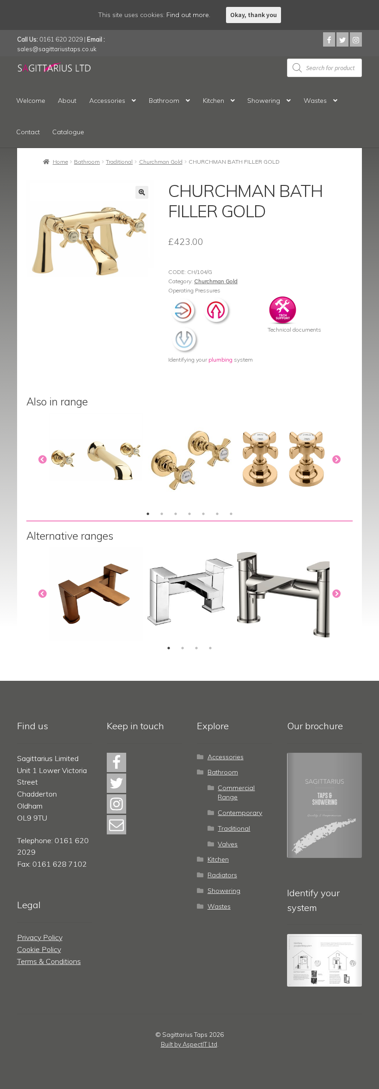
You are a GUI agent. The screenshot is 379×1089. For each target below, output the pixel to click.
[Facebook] (329, 39)
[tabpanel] (96, 460)
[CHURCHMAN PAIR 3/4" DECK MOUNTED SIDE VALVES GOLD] (284, 460)
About (67, 100)
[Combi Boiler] (184, 309)
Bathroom (164, 100)
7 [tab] (231, 513)
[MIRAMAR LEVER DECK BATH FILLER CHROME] (190, 594)
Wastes (315, 100)
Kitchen (213, 100)
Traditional (119, 161)
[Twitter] (342, 39)
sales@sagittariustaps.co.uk (57, 49)
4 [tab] (189, 513)
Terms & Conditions (49, 961)
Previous (42, 459)
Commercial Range (236, 792)
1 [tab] (148, 513)
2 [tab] (161, 513)
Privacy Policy (39, 937)
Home (60, 161)
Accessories (107, 100)
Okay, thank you (253, 15)
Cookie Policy (39, 949)
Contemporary (240, 813)
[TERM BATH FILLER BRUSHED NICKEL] (284, 594)
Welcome (30, 100)
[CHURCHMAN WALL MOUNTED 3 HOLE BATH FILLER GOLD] (96, 460)
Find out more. (188, 15)
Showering (263, 100)
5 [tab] (203, 513)
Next (336, 459)
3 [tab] (175, 513)
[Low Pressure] (184, 339)
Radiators (222, 875)
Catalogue (68, 132)
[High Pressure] (217, 309)
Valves (228, 844)
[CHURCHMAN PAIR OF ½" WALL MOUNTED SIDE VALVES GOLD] (190, 460)
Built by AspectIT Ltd (189, 1044)
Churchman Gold (161, 161)
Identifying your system (210, 359)
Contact (28, 132)
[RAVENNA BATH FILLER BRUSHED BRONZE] (96, 594)
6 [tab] (217, 513)
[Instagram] (356, 39)
